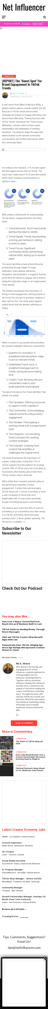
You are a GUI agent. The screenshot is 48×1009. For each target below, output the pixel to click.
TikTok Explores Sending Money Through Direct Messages (23, 630)
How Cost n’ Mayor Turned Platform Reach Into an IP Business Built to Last (22, 622)
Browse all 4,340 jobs (13, 909)
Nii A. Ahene (18, 93)
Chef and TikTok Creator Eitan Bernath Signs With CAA (22, 638)
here (24, 521)
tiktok (20, 657)
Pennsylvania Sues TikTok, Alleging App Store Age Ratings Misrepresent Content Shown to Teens (23, 647)
